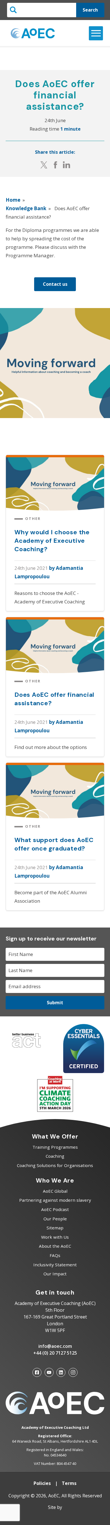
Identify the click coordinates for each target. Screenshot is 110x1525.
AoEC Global (55, 1191)
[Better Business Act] (26, 1049)
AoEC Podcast (55, 1209)
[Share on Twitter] (44, 164)
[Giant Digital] (55, 1516)
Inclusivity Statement (55, 1264)
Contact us (55, 284)
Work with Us (55, 1237)
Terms (69, 1483)
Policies (42, 1483)
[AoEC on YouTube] (49, 1372)
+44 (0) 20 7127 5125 (55, 1353)
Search (90, 10)
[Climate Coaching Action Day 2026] (55, 1110)
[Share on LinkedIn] (66, 164)
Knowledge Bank (26, 208)
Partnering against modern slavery (55, 1200)
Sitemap (55, 1227)
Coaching (55, 1156)
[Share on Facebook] (55, 164)
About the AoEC (55, 1246)
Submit (55, 1002)
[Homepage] (33, 33)
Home (13, 200)
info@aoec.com (55, 1346)
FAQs (55, 1255)
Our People (55, 1218)
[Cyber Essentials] (83, 1071)
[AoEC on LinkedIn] (60, 1372)
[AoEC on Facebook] (36, 1372)
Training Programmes (55, 1147)
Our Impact (55, 1273)
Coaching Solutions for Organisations (55, 1165)
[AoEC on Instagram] (73, 1372)
